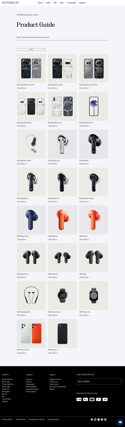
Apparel (5, 401)
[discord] (105, 419)
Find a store (54, 384)
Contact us (54, 382)
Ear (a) (4, 394)
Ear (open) (6, 391)
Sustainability (31, 387)
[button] (40, 3)
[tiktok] (102, 419)
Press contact (31, 391)
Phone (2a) (6, 387)
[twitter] (98, 419)
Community (30, 384)
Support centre (55, 379)
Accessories (6, 399)
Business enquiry (32, 389)
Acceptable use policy (37, 419)
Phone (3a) (6, 382)
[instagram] (92, 419)
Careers (29, 382)
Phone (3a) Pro (7, 379)
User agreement (53, 419)
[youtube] (95, 419)
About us (29, 379)
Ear (3, 396)
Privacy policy (7, 419)
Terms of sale (20, 419)
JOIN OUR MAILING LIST (85, 374)
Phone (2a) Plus (7, 384)
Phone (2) (5, 389)
